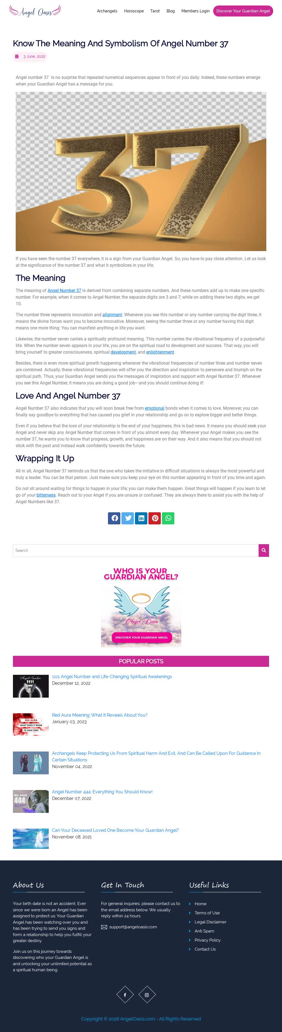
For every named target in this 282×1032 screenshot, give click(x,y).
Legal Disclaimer (210, 922)
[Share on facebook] (114, 518)
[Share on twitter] (127, 518)
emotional (154, 408)
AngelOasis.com (137, 1019)
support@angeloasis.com (133, 926)
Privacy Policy (208, 940)
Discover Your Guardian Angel (243, 11)
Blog (171, 11)
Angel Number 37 (64, 290)
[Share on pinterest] (154, 518)
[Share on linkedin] (141, 518)
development (123, 352)
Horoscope (134, 11)
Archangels (107, 11)
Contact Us (205, 949)
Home (201, 903)
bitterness (46, 495)
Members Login (195, 11)
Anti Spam (204, 931)
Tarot (155, 11)
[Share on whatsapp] (168, 518)
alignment (112, 314)
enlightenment (160, 352)
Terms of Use (207, 912)
